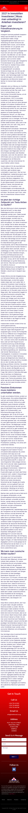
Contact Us (23, 799)
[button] (26, 8)
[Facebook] (14, 769)
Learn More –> (12, 794)
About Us (9, 799)
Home (3, 799)
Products (16, 799)
